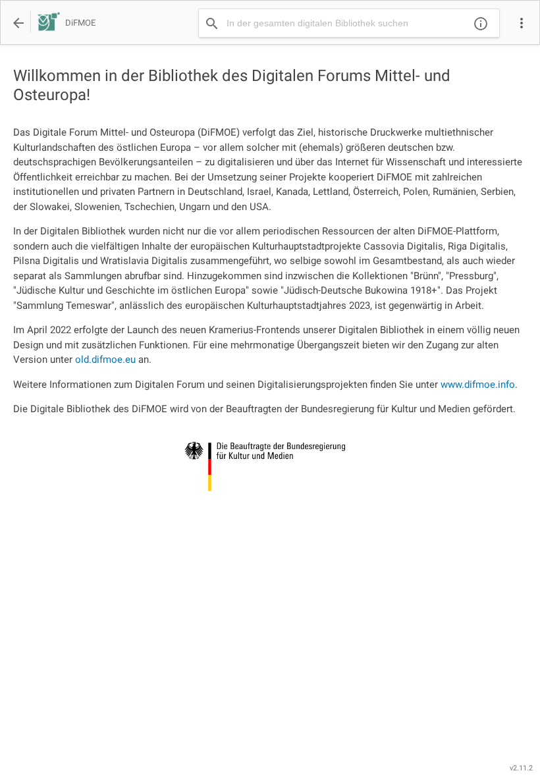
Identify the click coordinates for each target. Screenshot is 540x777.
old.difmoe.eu (105, 359)
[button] (521, 23)
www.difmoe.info (478, 384)
